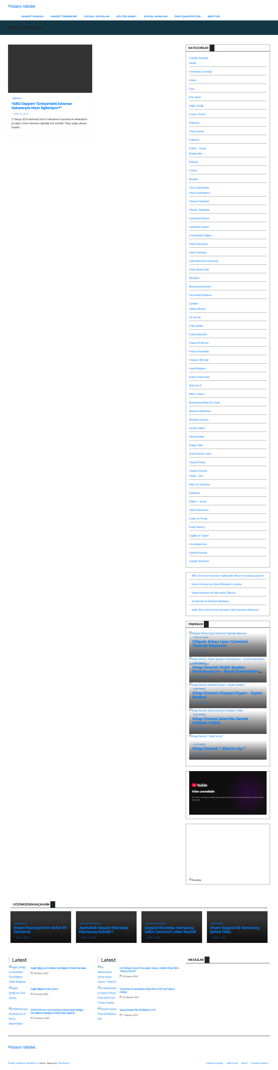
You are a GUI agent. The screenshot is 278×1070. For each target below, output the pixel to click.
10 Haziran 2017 (131, 997)
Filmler (193, 170)
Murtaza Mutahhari (200, 411)
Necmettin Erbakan (200, 295)
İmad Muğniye (197, 368)
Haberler (16, 98)
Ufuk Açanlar (196, 131)
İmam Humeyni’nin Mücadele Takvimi (214, 592)
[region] (228, 853)
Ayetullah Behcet (199, 218)
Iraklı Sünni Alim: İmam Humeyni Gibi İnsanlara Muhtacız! (225, 609)
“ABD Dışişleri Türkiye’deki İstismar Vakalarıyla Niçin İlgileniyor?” (41, 106)
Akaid (192, 63)
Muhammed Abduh (200, 286)
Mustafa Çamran (198, 419)
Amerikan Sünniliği (200, 71)
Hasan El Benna (198, 343)
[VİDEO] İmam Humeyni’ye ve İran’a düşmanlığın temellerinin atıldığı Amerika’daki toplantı (57, 1011)
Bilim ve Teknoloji (199, 484)
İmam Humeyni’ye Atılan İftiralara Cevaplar (217, 584)
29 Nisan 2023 (41, 973)
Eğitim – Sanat (197, 501)
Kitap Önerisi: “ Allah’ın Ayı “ (218, 748)
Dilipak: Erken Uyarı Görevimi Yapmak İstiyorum (220, 643)
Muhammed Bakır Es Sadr (204, 402)
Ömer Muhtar (196, 436)
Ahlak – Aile (196, 476)
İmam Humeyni (198, 252)
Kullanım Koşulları (214, 1063)
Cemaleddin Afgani (200, 235)
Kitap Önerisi (196, 527)
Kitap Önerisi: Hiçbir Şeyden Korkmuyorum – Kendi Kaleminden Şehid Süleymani (225, 671)
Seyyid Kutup (197, 462)
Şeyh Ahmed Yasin (200, 453)
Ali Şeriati (195, 317)
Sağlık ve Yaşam (199, 535)
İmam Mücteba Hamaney (203, 261)
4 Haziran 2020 (41, 1018)
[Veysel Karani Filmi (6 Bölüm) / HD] (107, 1016)
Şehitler (214, 16)
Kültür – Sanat (197, 148)
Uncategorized (197, 544)
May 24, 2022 (202, 728)
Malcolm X (195, 385)
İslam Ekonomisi (198, 510)
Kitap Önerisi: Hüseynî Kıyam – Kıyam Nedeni (227, 695)
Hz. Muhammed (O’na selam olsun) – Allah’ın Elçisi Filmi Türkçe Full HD (149, 970)
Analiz (193, 80)
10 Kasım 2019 (130, 976)
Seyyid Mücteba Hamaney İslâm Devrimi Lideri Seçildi (170, 929)
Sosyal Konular (155, 16)
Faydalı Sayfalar (96, 16)
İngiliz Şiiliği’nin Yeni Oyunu (44, 989)
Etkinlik (193, 162)
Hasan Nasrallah (199, 351)
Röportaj (194, 122)
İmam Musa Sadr (199, 269)
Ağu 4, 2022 (201, 703)
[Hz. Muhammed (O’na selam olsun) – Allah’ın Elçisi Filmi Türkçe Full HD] (107, 974)
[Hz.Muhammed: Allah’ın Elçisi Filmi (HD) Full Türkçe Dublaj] (107, 995)
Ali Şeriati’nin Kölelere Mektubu (210, 601)
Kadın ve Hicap (198, 518)
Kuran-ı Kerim (197, 114)
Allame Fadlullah (199, 201)
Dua (191, 88)
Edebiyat (194, 493)
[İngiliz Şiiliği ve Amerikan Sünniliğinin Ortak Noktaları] (18, 974)
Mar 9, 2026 (153, 937)
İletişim (244, 1063)
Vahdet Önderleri (64, 16)
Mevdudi (194, 278)
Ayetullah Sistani (199, 227)
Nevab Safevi (197, 428)
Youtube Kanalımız (260, 1063)
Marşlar (193, 179)
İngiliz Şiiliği (196, 105)
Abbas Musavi (197, 308)
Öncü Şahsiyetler (188, 16)
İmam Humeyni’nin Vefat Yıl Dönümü (40, 929)
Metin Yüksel (196, 394)
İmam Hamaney (198, 244)
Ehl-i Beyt (195, 97)
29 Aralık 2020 (41, 994)
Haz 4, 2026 (22, 937)
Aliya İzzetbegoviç (200, 192)
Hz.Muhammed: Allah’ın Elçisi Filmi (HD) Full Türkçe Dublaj (147, 990)
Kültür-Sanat (126, 16)
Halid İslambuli (198, 334)
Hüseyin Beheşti (198, 360)
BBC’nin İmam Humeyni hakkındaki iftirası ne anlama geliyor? (228, 575)
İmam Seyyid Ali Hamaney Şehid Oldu (234, 929)
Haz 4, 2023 (201, 651)
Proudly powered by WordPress (23, 1063)
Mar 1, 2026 (219, 937)
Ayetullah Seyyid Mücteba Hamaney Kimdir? (103, 929)
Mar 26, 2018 (21, 114)
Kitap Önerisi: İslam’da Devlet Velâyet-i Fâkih (220, 720)
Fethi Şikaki (196, 325)
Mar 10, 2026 (89, 937)
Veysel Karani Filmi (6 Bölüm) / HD (138, 1009)
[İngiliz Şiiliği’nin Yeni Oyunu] (18, 995)
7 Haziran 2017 (130, 1015)
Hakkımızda (232, 1063)
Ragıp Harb (196, 445)
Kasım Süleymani (199, 377)
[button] (268, 16)
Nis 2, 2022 (201, 754)
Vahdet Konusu (32, 16)
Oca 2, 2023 (201, 677)
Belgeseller (196, 153)
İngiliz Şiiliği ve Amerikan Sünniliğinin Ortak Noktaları (58, 968)
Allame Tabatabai (199, 209)
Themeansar (63, 1063)
